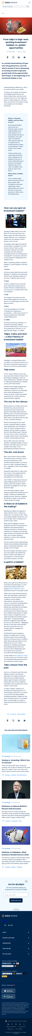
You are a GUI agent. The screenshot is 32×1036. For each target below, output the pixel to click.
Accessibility (19, 1029)
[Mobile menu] (29, 2)
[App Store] (8, 991)
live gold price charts (21, 655)
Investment (14, 821)
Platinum (13, 867)
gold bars (11, 588)
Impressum (10, 1029)
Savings (7, 775)
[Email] (24, 57)
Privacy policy (22, 1026)
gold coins (20, 588)
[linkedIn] (19, 57)
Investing (13, 775)
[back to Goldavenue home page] (9, 2)
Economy (13, 714)
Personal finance (21, 775)
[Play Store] (8, 996)
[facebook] (7, 57)
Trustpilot (4, 921)
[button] (16, 900)
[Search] (27, 6)
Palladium (19, 867)
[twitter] (13, 57)
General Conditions (11, 1026)
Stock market (21, 714)
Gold (19, 821)
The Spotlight (10, 51)
